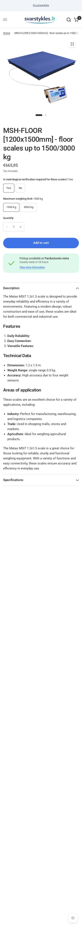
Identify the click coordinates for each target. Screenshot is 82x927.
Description (11, 288)
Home (6, 33)
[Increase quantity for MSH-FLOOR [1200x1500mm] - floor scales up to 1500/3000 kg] (20, 226)
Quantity (8, 218)
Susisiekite (41, 6)
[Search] (68, 19)
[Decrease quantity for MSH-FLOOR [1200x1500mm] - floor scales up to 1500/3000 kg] (6, 226)
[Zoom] (72, 44)
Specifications (13, 480)
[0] (75, 19)
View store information (32, 267)
